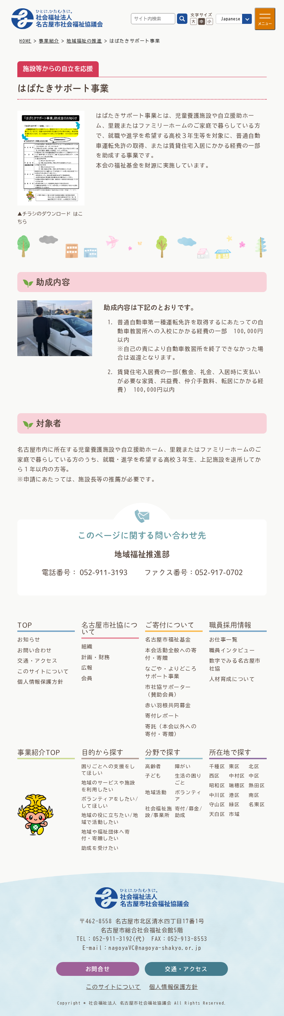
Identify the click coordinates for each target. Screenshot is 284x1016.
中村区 (237, 775)
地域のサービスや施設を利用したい (108, 786)
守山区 (217, 804)
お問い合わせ (34, 650)
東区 (234, 766)
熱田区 (257, 785)
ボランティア (188, 796)
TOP (24, 625)
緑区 (234, 804)
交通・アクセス (37, 660)
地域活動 (156, 792)
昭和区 (217, 785)
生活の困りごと (188, 779)
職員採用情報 (230, 625)
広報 (87, 667)
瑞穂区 (237, 785)
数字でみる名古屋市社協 (235, 664)
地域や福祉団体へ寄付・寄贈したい (105, 835)
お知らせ (28, 639)
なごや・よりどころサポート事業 (171, 672)
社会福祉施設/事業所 (158, 812)
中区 (254, 775)
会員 (87, 678)
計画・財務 (95, 657)
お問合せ (98, 969)
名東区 (257, 804)
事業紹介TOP (38, 752)
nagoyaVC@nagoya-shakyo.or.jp (155, 948)
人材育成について (232, 679)
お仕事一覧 (223, 639)
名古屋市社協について (109, 628)
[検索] (182, 18)
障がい (183, 766)
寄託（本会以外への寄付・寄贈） (171, 730)
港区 (234, 795)
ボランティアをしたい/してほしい (110, 802)
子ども (153, 775)
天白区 (217, 814)
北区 (254, 766)
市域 (234, 814)
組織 (87, 646)
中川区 (217, 795)
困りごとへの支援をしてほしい (108, 770)
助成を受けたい (100, 848)
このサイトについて (43, 671)
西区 (214, 775)
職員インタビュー (232, 650)
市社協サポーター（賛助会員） (168, 691)
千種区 (217, 766)
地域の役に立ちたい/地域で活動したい (110, 819)
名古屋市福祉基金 (168, 639)
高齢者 (153, 766)
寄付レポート (162, 715)
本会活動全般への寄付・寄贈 (171, 654)
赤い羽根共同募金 (168, 705)
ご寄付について (169, 625)
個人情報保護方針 (40, 681)
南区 (254, 795)
